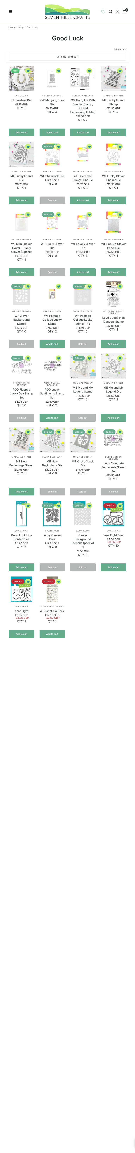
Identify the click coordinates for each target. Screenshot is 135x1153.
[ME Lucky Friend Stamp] (113, 78)
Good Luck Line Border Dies (21, 537)
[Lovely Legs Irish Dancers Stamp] (113, 294)
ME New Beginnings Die (52, 463)
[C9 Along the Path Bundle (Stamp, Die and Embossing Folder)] (83, 78)
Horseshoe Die (21, 100)
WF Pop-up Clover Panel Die (113, 245)
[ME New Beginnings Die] (52, 440)
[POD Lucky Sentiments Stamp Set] (52, 366)
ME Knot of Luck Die (83, 463)
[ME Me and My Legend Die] (113, 366)
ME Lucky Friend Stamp (113, 102)
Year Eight (21, 611)
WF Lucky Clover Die (52, 245)
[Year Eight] (21, 589)
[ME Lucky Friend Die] (21, 154)
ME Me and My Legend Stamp (83, 389)
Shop (20, 27)
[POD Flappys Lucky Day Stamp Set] (21, 366)
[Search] (110, 11)
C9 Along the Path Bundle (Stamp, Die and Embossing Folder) (82, 106)
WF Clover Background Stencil (21, 319)
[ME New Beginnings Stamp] (21, 440)
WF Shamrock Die (52, 176)
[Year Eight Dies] (113, 513)
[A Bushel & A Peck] (52, 589)
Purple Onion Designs (21, 384)
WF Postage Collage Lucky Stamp (52, 319)
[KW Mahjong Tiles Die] (52, 78)
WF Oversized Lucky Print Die (83, 178)
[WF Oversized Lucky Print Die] (83, 154)
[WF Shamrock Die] (52, 154)
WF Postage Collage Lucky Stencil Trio (82, 319)
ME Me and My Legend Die (114, 389)
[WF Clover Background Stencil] (21, 294)
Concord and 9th (83, 95)
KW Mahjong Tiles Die (52, 102)
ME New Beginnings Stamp (21, 463)
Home (12, 27)
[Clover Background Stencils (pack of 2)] (83, 513)
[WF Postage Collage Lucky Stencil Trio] (83, 294)
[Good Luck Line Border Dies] (21, 513)
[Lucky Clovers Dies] (52, 513)
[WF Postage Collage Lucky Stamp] (52, 294)
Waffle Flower (52, 171)
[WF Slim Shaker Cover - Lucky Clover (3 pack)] (21, 222)
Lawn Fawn (21, 531)
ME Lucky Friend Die (21, 178)
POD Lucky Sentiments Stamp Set (52, 393)
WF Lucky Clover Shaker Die (113, 178)
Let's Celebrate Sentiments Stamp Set (113, 467)
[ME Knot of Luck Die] (83, 440)
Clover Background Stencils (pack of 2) (83, 541)
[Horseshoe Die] (21, 78)
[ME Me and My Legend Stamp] (83, 366)
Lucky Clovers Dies (52, 537)
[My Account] (117, 11)
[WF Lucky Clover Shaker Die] (113, 154)
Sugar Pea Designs (52, 606)
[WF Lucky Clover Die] (52, 222)
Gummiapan (21, 95)
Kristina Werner (52, 95)
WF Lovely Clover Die (83, 245)
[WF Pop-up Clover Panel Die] (113, 222)
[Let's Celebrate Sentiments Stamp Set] (113, 440)
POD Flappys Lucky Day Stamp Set (21, 393)
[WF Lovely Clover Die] (83, 222)
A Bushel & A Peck (52, 611)
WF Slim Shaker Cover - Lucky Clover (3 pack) (21, 248)
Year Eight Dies (113, 535)
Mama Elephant (113, 95)
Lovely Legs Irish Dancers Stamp (113, 319)
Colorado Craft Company (113, 312)
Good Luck (32, 27)
